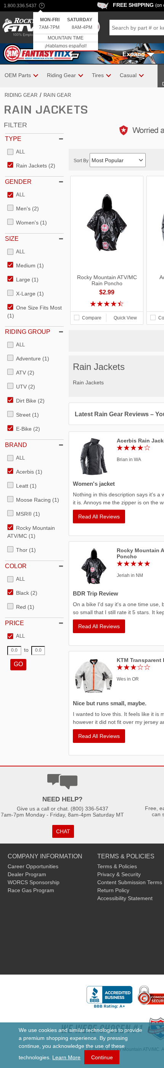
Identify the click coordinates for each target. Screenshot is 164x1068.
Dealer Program (27, 874)
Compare (91, 318)
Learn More (66, 1057)
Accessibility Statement (125, 898)
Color (16, 566)
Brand (16, 445)
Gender (18, 182)
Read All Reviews (99, 516)
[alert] (65, 31)
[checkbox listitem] (16, 152)
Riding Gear (21, 95)
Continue (102, 1057)
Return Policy (113, 890)
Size (12, 238)
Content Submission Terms (129, 882)
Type (13, 139)
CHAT (63, 831)
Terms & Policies (117, 866)
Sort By (82, 160)
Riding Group (27, 332)
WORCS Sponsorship (33, 882)
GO (18, 664)
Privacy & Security (119, 874)
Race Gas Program (31, 890)
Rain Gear (57, 95)
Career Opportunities (33, 866)
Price (14, 623)
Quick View (125, 318)
